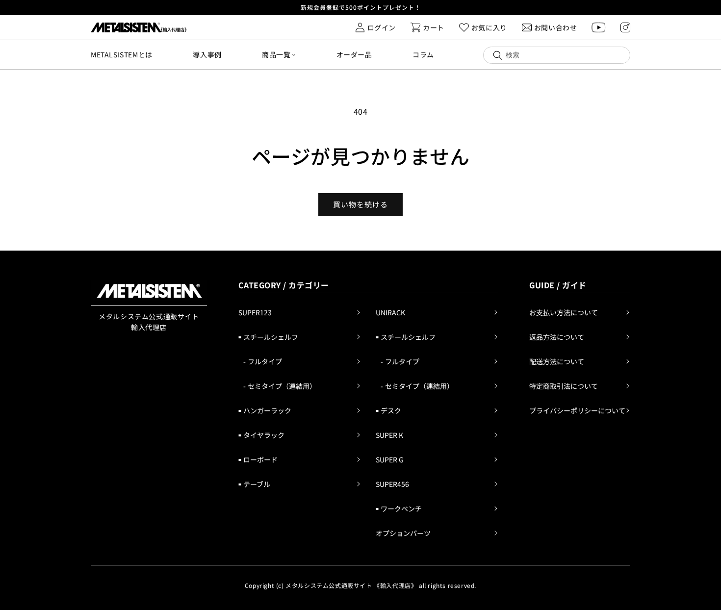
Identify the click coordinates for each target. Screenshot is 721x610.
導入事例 (207, 54)
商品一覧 (276, 54)
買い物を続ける (360, 204)
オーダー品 (354, 54)
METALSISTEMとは (122, 54)
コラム (423, 54)
